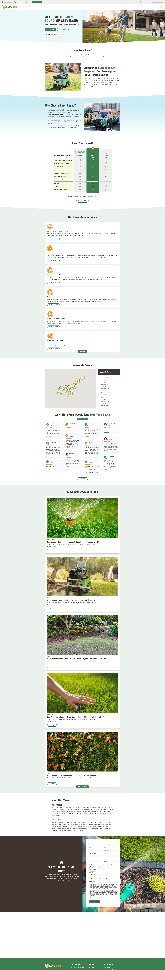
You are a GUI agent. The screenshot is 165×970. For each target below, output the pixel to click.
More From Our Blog (82, 786)
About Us (131, 7)
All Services (82, 351)
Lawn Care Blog (148, 7)
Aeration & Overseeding (95, 867)
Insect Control (93, 871)
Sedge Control (93, 876)
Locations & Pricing (113, 7)
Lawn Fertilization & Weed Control (78, 967)
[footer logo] (53, 967)
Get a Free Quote (37, 2)
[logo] (10, 7)
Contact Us (156, 7)
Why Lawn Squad (90, 967)
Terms (102, 897)
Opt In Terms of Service (104, 888)
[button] (59, 389)
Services (124, 7)
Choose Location (8, 2)
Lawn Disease (93, 869)
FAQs (88, 968)
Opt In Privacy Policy (96, 888)
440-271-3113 (51, 29)
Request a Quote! (94, 901)
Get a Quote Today (82, 201)
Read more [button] (48, 436)
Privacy (105, 897)
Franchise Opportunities (157, 2)
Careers (145, 2)
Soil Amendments (94, 872)
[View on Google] (47, 424)
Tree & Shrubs (93, 874)
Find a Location (107, 967)
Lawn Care (92, 866)
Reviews (139, 7)
